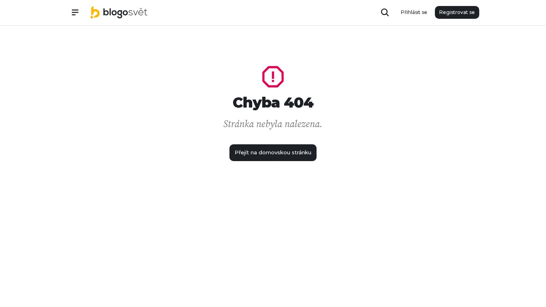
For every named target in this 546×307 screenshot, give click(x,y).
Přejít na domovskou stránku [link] (273, 152)
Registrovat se (457, 12)
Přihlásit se (414, 12)
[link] (118, 12)
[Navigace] (75, 12)
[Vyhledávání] (385, 12)
